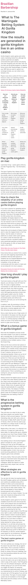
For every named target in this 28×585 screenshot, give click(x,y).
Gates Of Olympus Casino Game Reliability (13, 90)
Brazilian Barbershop (9, 5)
